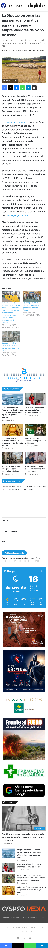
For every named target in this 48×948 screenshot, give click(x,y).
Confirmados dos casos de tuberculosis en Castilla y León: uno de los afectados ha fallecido (23, 837)
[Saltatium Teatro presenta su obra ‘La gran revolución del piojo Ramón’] (12, 430)
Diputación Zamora (15, 122)
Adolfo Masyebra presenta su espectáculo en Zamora (35, 440)
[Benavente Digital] (24, 6)
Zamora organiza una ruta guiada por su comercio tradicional (11, 468)
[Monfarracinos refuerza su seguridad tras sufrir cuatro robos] (35, 458)
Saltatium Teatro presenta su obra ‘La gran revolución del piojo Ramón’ (31, 889)
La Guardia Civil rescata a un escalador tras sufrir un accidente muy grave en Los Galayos (31, 877)
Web (3, 542)
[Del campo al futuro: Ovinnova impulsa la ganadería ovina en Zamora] (32, 296)
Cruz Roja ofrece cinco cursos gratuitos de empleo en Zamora (34, 410)
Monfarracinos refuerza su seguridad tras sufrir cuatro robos (35, 468)
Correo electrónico (10, 531)
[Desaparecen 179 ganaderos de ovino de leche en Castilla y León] (11, 336)
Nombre (5, 521)
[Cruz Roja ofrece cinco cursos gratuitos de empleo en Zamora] (35, 399)
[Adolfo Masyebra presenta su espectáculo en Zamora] (35, 430)
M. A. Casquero (9, 50)
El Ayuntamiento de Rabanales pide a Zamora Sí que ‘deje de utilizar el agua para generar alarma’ (12, 412)
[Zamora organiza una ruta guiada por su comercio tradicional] (12, 458)
